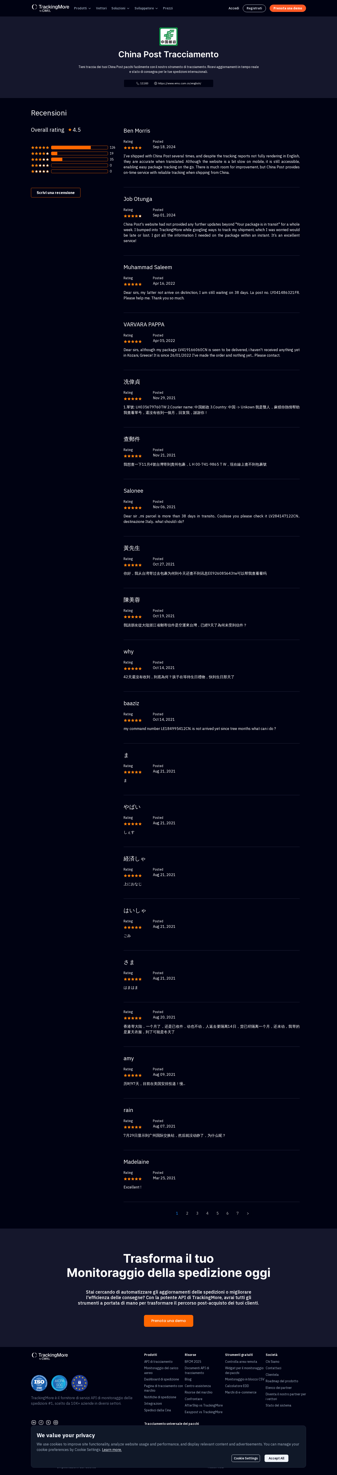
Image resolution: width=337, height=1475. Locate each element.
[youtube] (55, 1422)
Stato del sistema (278, 1405)
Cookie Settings (246, 1458)
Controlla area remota (241, 1362)
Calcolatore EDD (237, 1386)
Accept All (276, 1458)
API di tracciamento (158, 1362)
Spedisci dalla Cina (157, 1410)
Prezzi (168, 8)
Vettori (101, 8)
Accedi (234, 8)
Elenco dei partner (279, 1388)
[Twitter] (48, 1422)
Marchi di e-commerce (241, 1392)
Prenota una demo (168, 1320)
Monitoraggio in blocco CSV (245, 1379)
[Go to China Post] (168, 36)
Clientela (272, 1375)
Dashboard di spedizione (161, 1379)
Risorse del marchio (199, 1392)
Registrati (254, 8)
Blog (188, 1379)
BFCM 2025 (193, 1362)
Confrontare (193, 1399)
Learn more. (112, 1449)
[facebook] (41, 1422)
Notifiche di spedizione (160, 1397)
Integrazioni (153, 1403)
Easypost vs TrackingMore (204, 1412)
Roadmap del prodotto (282, 1381)
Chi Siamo (272, 1362)
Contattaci (273, 1368)
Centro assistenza (198, 1386)
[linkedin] (33, 1422)
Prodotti (80, 8)
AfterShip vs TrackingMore (204, 1405)
